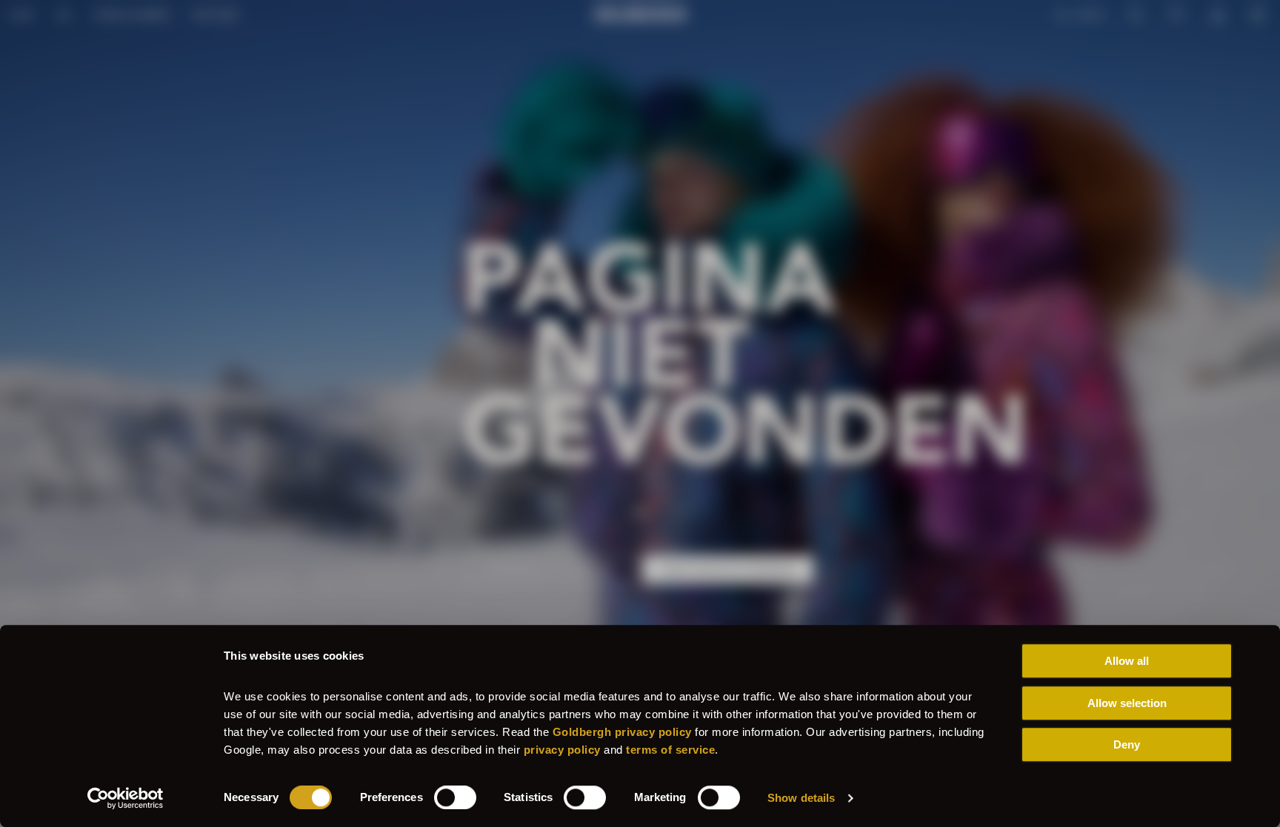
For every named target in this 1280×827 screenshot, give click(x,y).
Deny (1126, 744)
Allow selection (1127, 703)
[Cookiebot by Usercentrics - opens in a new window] (125, 798)
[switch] (455, 797)
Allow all (1126, 660)
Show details (801, 797)
